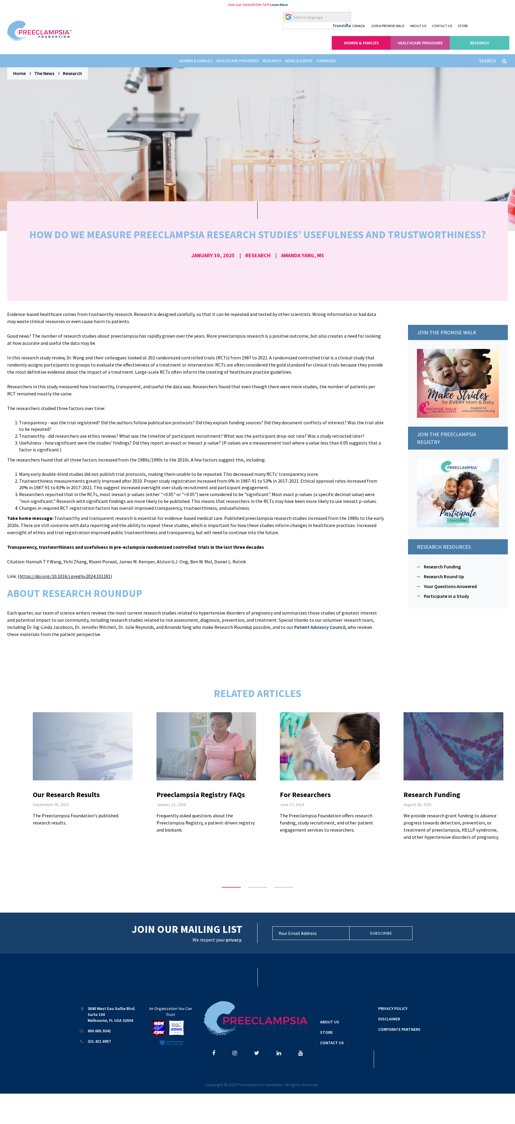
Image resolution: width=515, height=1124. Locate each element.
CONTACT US (442, 26)
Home (19, 73)
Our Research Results (66, 794)
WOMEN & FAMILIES (361, 43)
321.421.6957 (99, 1041)
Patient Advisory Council (319, 627)
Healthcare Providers (237, 60)
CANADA (358, 26)
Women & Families (195, 60)
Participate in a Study (446, 596)
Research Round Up (444, 576)
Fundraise (326, 60)
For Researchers (305, 794)
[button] (231, 887)
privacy (233, 940)
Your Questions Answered (450, 586)
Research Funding (442, 567)
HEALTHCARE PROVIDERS (420, 43)
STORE (463, 26)
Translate (342, 25)
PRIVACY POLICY (392, 1008)
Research (272, 60)
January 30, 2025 (213, 255)
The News (44, 73)
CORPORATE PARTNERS (399, 1029)
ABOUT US (418, 26)
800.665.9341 (99, 1030)
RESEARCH (479, 43)
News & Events (299, 60)
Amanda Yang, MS (302, 255)
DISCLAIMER (389, 1019)
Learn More (279, 4)
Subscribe (381, 933)
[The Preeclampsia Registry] (458, 492)
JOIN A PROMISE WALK (387, 26)
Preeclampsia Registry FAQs (200, 794)
